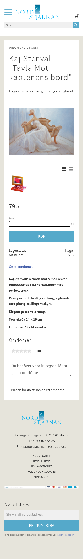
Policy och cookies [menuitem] (41, 471)
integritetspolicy (65, 535)
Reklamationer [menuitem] (41, 466)
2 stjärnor (17, 351)
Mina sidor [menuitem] (41, 477)
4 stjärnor (25, 351)
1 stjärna (13, 351)
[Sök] (76, 25)
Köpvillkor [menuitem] (41, 461)
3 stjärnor (21, 351)
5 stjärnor (29, 351)
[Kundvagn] (75, 16)
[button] (8, 12)
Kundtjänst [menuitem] (41, 456)
